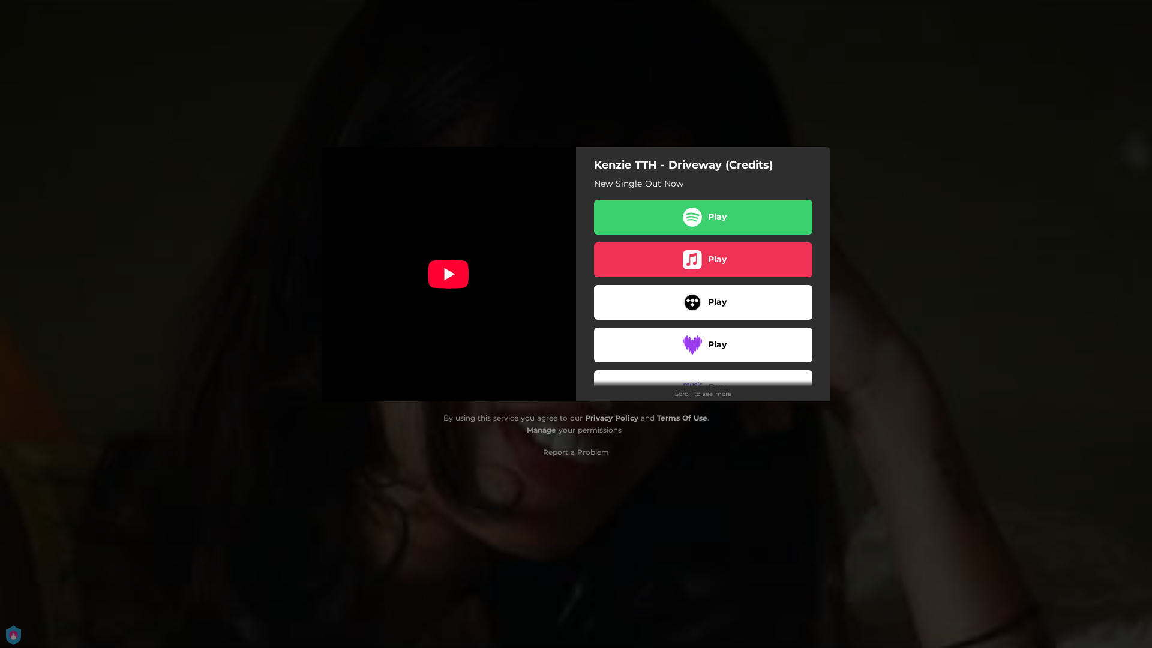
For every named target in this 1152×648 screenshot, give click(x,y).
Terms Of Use (682, 417)
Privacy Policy (611, 417)
